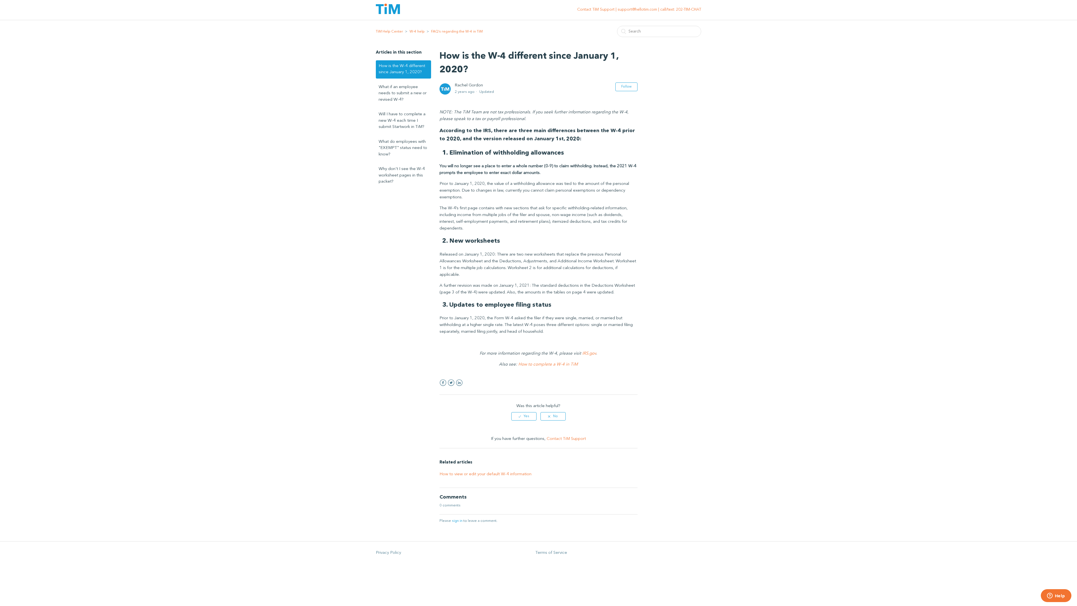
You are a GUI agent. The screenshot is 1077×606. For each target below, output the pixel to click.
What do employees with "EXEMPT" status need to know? (403, 148)
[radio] (524, 416)
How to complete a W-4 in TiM (548, 364)
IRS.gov (589, 354)
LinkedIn (459, 382)
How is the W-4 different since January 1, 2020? (402, 69)
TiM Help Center (389, 31)
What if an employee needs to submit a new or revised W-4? (403, 93)
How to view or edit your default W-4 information (485, 474)
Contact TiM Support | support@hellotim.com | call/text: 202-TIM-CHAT (639, 10)
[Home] (388, 13)
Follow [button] (626, 86)
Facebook (443, 382)
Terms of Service (551, 553)
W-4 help (417, 31)
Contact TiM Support (566, 439)
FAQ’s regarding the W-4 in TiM (457, 31)
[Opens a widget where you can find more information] (1056, 596)
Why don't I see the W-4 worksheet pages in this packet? (402, 175)
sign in (457, 521)
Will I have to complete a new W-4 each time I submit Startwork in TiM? (402, 120)
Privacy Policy (388, 553)
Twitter (451, 382)
